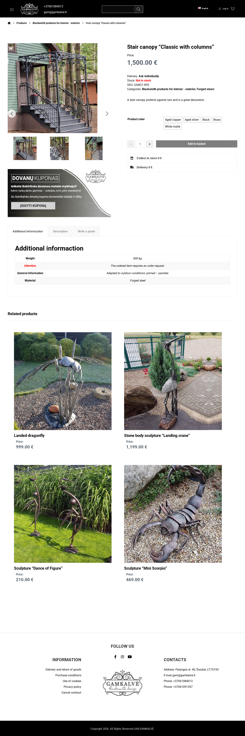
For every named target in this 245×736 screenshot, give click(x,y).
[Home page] (9, 23)
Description (60, 231)
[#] (115, 656)
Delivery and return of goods (63, 669)
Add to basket (197, 144)
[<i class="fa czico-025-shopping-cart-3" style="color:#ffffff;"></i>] (232, 8)
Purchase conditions (68, 675)
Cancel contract (71, 692)
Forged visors (205, 89)
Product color (136, 119)
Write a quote (86, 231)
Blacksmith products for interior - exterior (168, 89)
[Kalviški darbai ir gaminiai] (29, 9)
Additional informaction (28, 231)
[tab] (28, 231)
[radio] (173, 119)
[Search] (138, 9)
